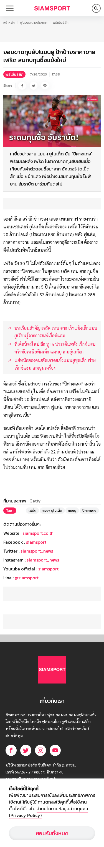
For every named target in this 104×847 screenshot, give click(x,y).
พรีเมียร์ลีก (61, 22)
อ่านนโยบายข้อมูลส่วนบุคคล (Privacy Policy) (48, 812)
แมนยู (72, 510)
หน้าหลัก (9, 22)
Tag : (10, 510)
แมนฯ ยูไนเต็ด (52, 510)
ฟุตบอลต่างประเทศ (33, 22)
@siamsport (27, 577)
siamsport (36, 542)
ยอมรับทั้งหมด (52, 833)
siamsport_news (37, 551)
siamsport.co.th (38, 533)
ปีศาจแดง (89, 510)
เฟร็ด (32, 510)
